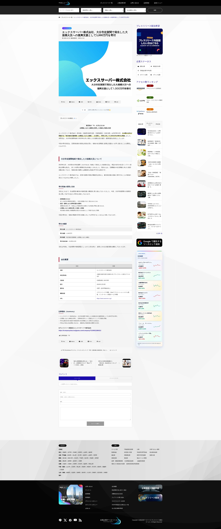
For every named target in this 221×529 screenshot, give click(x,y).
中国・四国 (62, 466)
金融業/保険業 (141, 461)
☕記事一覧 (159, 233)
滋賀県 (85, 463)
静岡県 (69, 461)
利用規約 (87, 497)
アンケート (88, 490)
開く (75, 118)
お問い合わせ (135, 3)
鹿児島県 (99, 472)
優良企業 (142, 66)
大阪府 (64, 463)
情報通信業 (127, 455)
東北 (60, 452)
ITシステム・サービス (76, 350)
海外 (60, 475)
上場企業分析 (121, 3)
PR (63, 350)
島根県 (83, 466)
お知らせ (87, 508)
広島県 (73, 466)
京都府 (69, 463)
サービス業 (115, 449)
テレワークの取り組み (118, 497)
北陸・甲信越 (62, 455)
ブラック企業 (156, 74)
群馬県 (97, 458)
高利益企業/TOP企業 (145, 70)
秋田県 (80, 452)
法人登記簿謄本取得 (117, 508)
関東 (60, 458)
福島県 (90, 452)
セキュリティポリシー (91, 504)
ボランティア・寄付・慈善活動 (89, 350)
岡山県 (78, 466)
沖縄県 (105, 472)
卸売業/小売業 (128, 452)
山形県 (85, 452)
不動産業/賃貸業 (128, 449)
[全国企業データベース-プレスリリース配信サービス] (64, 3)
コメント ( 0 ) (77, 378)
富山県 (74, 455)
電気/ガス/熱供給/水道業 (118, 463)
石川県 (79, 455)
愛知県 (64, 461)
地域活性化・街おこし (102, 350)
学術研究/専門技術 (142, 452)
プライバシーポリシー (91, 501)
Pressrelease (68, 350)
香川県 (94, 466)
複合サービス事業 (142, 458)
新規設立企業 (156, 66)
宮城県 (75, 452)
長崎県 (78, 472)
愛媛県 (104, 466)
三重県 (80, 461)
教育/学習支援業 (141, 455)
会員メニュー (158, 3)
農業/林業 (114, 458)
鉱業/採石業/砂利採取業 (132, 463)
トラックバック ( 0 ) (113, 378)
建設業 (113, 455)
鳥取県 (89, 466)
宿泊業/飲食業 (153, 452)
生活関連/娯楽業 (129, 461)
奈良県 (80, 463)
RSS (81, 521)
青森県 (64, 452)
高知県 (62, 469)
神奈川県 (70, 458)
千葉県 (81, 458)
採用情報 (87, 493)
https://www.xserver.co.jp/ (104, 298)
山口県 (68, 466)
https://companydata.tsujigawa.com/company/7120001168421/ (80, 330)
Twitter (66, 521)
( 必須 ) (63, 392)
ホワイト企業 (143, 74)
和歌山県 (91, 463)
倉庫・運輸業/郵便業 (117, 461)
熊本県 (83, 472)
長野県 (95, 455)
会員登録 (146, 3)
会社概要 (114, 486)
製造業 (126, 458)
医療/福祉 (114, 452)
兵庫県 (75, 463)
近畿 (60, 463)
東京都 (64, 458)
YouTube (76, 521)
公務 (138, 449)
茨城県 (91, 458)
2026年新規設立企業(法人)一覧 (120, 504)
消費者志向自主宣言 (117, 493)
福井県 (85, 455)
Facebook (71, 521)
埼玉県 (76, 458)
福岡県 (68, 472)
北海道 (60, 449)
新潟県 (69, 455)
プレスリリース (67, 28)
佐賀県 (73, 472)
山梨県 (90, 455)
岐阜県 (75, 461)
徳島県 (99, 466)
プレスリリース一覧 (106, 3)
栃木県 (86, 458)
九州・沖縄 (62, 472)
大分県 (89, 472)
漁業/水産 (152, 455)
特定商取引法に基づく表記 (119, 490)
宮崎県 (94, 472)
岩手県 (69, 452)
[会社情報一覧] (71, 495)
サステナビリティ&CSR (118, 501)
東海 (60, 461)
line (61, 521)
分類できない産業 (154, 449)
